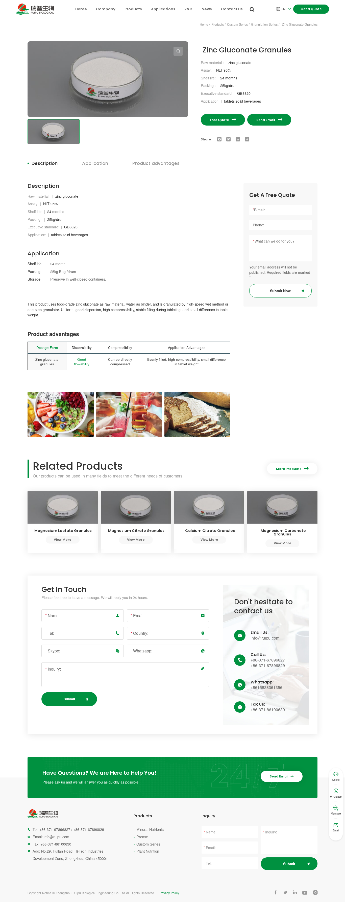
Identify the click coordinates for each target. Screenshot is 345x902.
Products (133, 9)
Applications (163, 9)
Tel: (51, 633)
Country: (139, 633)
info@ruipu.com (265, 638)
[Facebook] (219, 139)
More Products (292, 468)
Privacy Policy (169, 893)
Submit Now (280, 290)
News (207, 9)
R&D (188, 9)
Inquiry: (53, 669)
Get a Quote (311, 9)
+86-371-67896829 (268, 665)
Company (105, 9)
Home (81, 9)
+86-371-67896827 (268, 660)
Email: (137, 615)
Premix (142, 836)
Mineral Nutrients (150, 829)
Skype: (54, 651)
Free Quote (223, 119)
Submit (69, 699)
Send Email (269, 119)
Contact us (232, 9)
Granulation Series (264, 24)
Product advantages (156, 163)
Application (95, 163)
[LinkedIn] (238, 139)
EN (284, 9)
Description (45, 163)
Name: (52, 615)
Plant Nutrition (147, 851)
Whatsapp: (142, 651)
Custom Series (237, 24)
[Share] (247, 139)
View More (62, 539)
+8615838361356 (266, 687)
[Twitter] (228, 139)
